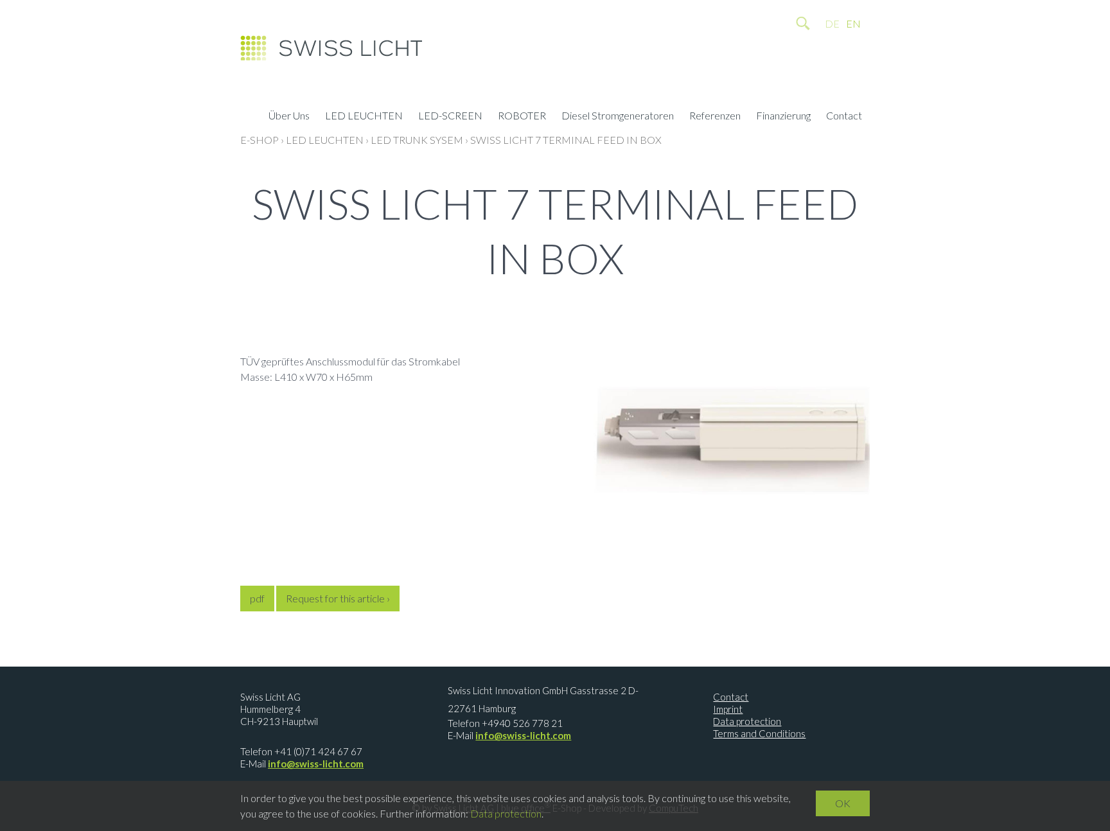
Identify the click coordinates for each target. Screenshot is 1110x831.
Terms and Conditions (759, 733)
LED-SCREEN (450, 116)
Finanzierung (783, 116)
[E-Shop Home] (331, 51)
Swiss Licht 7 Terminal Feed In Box (566, 140)
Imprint (728, 709)
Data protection (747, 721)
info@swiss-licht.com (316, 763)
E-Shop (259, 140)
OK (842, 803)
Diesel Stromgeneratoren (617, 116)
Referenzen (715, 116)
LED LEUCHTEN (364, 116)
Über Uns (289, 116)
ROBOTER (522, 116)
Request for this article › (338, 598)
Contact (844, 116)
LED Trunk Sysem (417, 140)
